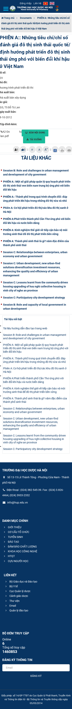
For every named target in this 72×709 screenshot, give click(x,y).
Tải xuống (36, 139)
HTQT (11, 556)
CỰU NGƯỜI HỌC (17, 561)
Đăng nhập (25, 3)
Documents (26, 18)
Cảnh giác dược (18, 595)
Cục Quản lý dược (19, 591)
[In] (62, 149)
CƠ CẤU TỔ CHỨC (18, 532)
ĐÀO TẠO (13, 541)
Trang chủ (8, 18)
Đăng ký (36, 675)
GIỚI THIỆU (14, 527)
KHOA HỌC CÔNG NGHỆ (22, 551)
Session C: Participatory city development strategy (33, 448)
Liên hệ (37, 3)
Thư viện (14, 600)
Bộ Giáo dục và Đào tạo (23, 581)
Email (12, 605)
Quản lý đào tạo (18, 610)
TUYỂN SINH (15, 536)
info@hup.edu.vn (17, 502)
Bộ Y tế (13, 586)
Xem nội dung (37, 132)
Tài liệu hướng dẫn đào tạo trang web (25, 328)
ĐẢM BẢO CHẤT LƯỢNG (22, 546)
